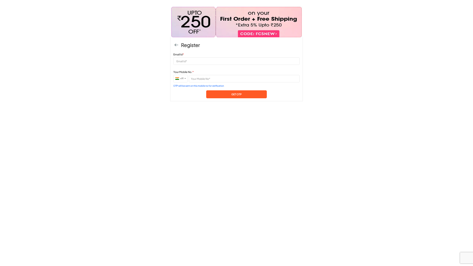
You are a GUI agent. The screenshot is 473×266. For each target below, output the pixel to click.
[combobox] (180, 78)
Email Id (178, 54)
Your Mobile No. (183, 72)
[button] (236, 94)
